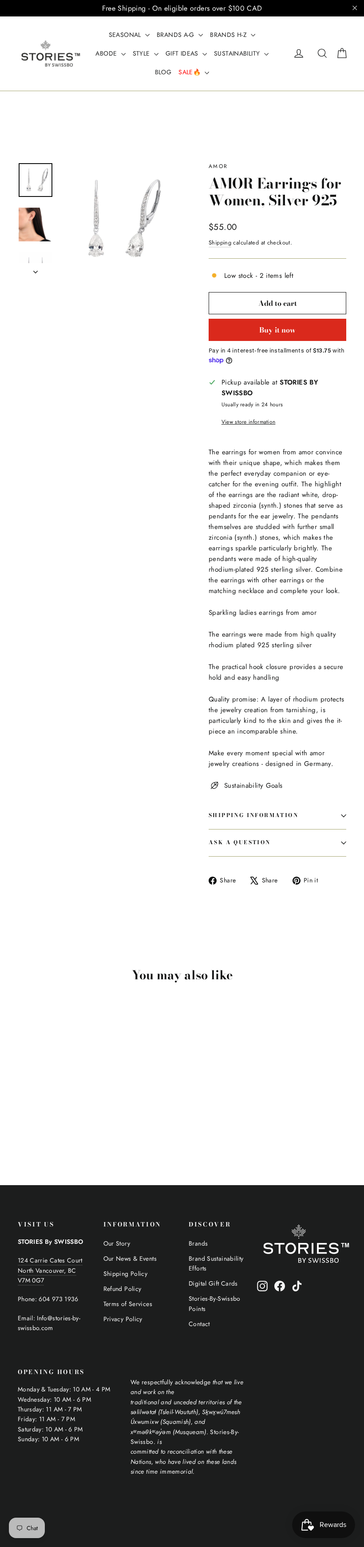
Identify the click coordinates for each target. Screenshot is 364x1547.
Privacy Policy (122, 1319)
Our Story (116, 1243)
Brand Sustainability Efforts (216, 1263)
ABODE (107, 53)
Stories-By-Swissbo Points (215, 1303)
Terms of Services (127, 1303)
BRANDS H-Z (229, 34)
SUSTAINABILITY (238, 53)
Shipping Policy (125, 1273)
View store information (249, 422)
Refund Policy (122, 1288)
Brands (198, 1243)
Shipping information (253, 815)
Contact (199, 1323)
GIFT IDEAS (183, 53)
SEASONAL (126, 34)
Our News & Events (130, 1258)
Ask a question (240, 842)
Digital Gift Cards (213, 1283)
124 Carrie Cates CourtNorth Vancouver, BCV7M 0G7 (50, 1270)
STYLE (142, 53)
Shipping (220, 242)
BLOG (163, 72)
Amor (218, 166)
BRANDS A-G (176, 34)
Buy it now (277, 330)
